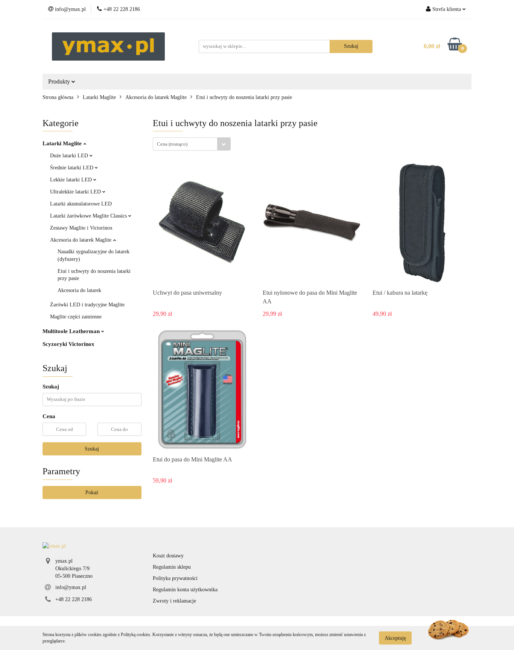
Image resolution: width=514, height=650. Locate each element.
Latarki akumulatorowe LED (81, 204)
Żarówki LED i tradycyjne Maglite (87, 304)
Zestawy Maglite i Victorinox (81, 228)
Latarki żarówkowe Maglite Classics (89, 216)
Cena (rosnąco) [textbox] (172, 144)
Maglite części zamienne (76, 317)
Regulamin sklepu (172, 567)
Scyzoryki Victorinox (68, 344)
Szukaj (92, 449)
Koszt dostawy (168, 556)
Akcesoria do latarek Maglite (81, 240)
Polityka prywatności (175, 578)
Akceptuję (395, 638)
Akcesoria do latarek (79, 290)
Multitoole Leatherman (72, 331)
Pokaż (91, 492)
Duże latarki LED (70, 155)
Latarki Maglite (63, 143)
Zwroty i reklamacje (174, 601)
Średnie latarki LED (72, 167)
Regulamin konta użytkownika (185, 589)
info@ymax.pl (70, 587)
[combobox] (192, 144)
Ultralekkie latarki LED (76, 192)
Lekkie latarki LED (71, 180)
